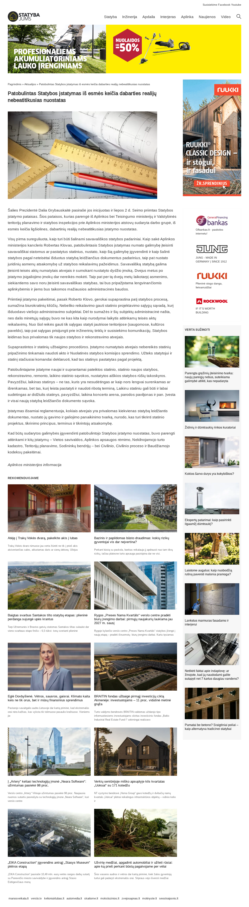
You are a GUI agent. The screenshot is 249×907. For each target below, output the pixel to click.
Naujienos (207, 17)
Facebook (224, 4)
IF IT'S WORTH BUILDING (205, 310)
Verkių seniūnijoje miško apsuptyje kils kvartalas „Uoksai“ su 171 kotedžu (129, 783)
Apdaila (148, 17)
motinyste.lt (149, 898)
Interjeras (168, 17)
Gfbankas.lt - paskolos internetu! (209, 231)
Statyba (110, 17)
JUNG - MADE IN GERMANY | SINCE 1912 (211, 259)
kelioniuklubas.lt (54, 898)
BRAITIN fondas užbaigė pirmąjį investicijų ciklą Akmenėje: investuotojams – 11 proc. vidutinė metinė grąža (132, 700)
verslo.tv (36, 898)
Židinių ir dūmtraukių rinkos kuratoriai (210, 427)
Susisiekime (210, 4)
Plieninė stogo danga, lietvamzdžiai (209, 285)
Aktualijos (30, 84)
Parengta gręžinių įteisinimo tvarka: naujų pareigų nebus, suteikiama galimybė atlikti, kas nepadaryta (209, 377)
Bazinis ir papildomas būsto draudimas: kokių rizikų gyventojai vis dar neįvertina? (131, 540)
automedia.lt (74, 898)
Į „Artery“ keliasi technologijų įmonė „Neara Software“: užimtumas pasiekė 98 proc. (47, 783)
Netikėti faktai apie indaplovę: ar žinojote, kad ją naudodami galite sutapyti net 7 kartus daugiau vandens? (212, 674)
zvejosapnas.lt (131, 898)
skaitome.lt (91, 898)
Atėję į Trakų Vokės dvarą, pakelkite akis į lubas (43, 538)
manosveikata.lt (19, 898)
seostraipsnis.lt (168, 898)
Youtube (236, 4)
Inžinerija (129, 17)
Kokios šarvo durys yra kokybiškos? (209, 473)
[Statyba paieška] (239, 17)
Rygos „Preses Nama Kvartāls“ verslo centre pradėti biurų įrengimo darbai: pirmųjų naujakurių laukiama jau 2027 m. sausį (133, 619)
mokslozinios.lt (109, 898)
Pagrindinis (14, 84)
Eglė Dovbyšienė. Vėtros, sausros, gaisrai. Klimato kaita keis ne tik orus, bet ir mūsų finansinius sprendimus (49, 698)
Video (226, 17)
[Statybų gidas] (24, 20)
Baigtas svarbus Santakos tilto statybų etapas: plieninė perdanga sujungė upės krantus (48, 617)
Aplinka (187, 17)
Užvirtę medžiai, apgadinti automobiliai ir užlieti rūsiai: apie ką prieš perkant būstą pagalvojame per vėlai (133, 864)
